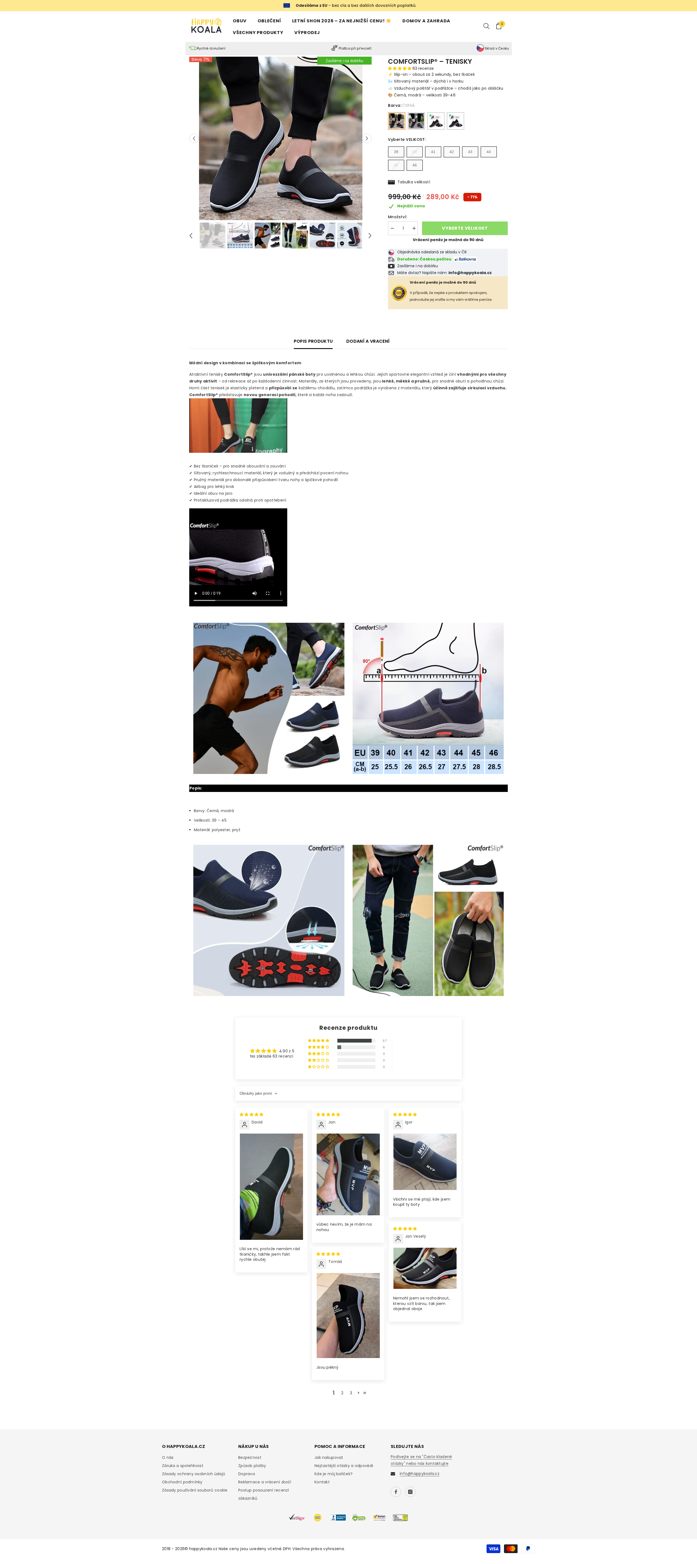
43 (470, 152)
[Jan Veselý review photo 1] (425, 1268)
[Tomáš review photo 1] (348, 1315)
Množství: (397, 217)
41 (433, 152)
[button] (194, 138)
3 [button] (351, 1393)
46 (414, 165)
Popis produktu (313, 341)
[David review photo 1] (271, 1186)
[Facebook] (396, 1492)
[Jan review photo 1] (348, 1174)
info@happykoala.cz (419, 1473)
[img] (251, 1114)
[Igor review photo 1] (425, 1162)
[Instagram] (410, 1492)
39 (396, 152)
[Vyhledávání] (487, 26)
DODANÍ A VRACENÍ (368, 341)
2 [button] (342, 1393)
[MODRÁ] (416, 121)
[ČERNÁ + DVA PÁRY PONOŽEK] (436, 121)
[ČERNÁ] (396, 121)
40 (414, 152)
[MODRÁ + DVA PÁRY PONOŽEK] (455, 121)
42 (452, 152)
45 (396, 165)
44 (489, 152)
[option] (280, 138)
